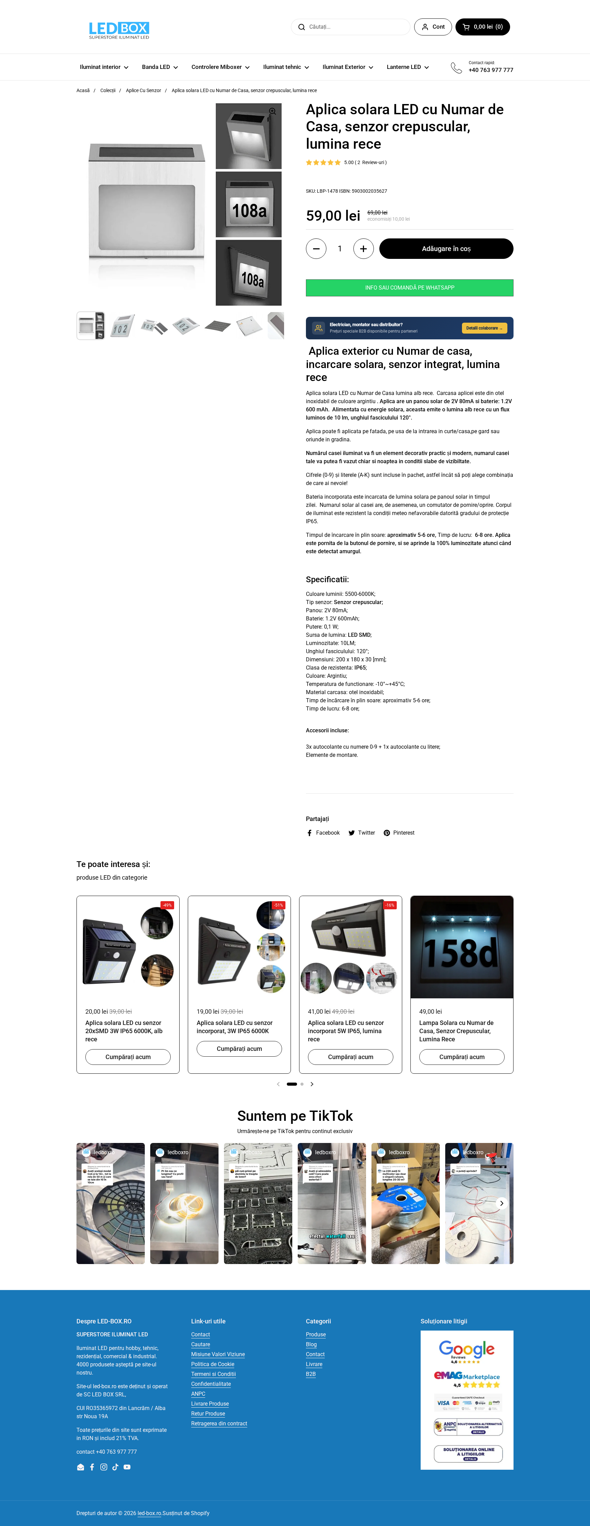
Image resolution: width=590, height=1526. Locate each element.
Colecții (107, 90)
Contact (200, 1334)
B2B (311, 1374)
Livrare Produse (210, 1403)
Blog (311, 1344)
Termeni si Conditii (213, 1374)
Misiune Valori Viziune (218, 1354)
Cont (439, 26)
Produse (316, 1334)
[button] (316, 248)
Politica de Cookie (212, 1364)
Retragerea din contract (219, 1423)
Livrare (314, 1364)
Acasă (83, 90)
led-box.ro (149, 1513)
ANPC (198, 1394)
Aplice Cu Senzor (143, 90)
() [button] (492, 28)
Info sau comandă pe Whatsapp (409, 287)
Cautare (200, 1344)
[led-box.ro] (117, 26)
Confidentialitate (211, 1384)
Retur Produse (208, 1413)
